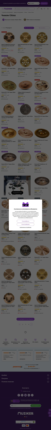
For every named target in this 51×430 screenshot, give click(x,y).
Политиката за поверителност (25, 217)
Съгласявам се (25, 221)
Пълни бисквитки (25, 224)
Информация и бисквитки (25, 227)
